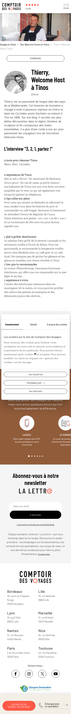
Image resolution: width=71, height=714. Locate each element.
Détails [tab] (33, 324)
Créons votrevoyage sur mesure (19, 705)
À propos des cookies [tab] (57, 324)
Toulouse (45, 648)
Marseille (45, 613)
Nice (41, 630)
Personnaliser (34, 383)
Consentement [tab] (12, 324)
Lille (41, 591)
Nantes (12, 630)
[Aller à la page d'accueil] (12, 6)
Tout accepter (35, 374)
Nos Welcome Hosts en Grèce (34, 44)
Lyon (11, 613)
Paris (11, 648)
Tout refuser (35, 391)
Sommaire (35, 58)
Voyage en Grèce (8, 44)
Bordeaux (14, 591)
